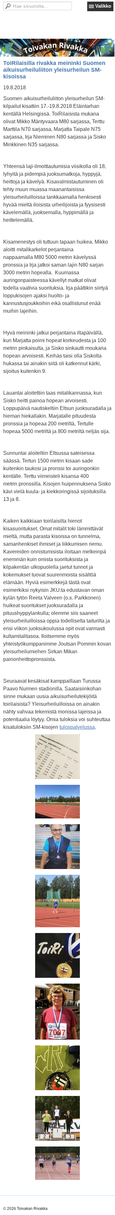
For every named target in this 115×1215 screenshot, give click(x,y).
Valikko (103, 6)
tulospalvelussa (77, 727)
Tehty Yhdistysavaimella (24, 1202)
